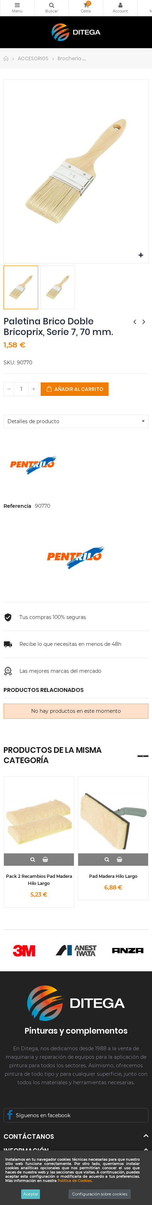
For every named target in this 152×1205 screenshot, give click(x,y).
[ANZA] (127, 950)
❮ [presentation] (140, 756)
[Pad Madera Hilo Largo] (113, 821)
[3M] (24, 950)
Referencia (17, 506)
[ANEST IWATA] (76, 950)
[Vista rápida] (33, 859)
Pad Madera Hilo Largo (113, 876)
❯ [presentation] (145, 756)
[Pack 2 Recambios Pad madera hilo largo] (39, 821)
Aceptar (30, 1194)
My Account (120, 8)
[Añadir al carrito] (45, 859)
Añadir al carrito (78, 389)
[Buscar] (51, 8)
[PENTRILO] (76, 557)
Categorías (17, 8)
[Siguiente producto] (143, 321)
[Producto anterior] (134, 321)
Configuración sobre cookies (99, 1194)
